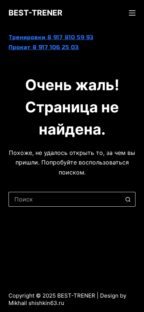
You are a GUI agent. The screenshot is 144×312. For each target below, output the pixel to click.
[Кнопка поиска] (128, 199)
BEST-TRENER (35, 12)
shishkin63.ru (46, 302)
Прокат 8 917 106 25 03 (43, 47)
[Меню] (132, 13)
